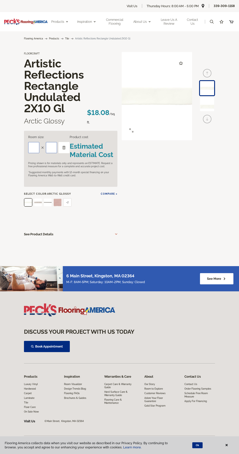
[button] (211, 21)
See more (214, 278)
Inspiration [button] (84, 21)
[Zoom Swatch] (131, 130)
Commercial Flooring (114, 21)
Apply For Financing (195, 401)
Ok (197, 445)
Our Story (149, 384)
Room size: (36, 137)
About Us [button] (140, 21)
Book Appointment (49, 346)
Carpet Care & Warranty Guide (118, 386)
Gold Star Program (155, 405)
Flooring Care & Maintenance (113, 401)
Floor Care (30, 407)
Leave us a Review (169, 21)
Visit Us (132, 6)
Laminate (29, 398)
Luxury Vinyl (31, 384)
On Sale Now (31, 411)
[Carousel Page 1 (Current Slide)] (207, 88)
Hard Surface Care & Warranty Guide (116, 393)
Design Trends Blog (75, 388)
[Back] (207, 73)
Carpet (28, 393)
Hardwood (30, 388)
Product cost (79, 137)
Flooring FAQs (71, 393)
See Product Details (38, 234)
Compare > (109, 193)
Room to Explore (153, 388)
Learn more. (132, 447)
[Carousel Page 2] (207, 104)
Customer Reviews (155, 393)
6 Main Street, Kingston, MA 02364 (64, 421)
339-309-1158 (224, 6)
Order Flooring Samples (197, 388)
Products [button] (57, 21)
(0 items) (231, 22)
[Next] (207, 119)
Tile (67, 38)
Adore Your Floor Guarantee (153, 400)
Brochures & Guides (75, 398)
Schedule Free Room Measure (196, 395)
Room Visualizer (73, 384)
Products (54, 38)
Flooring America (33, 38)
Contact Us (192, 21)
